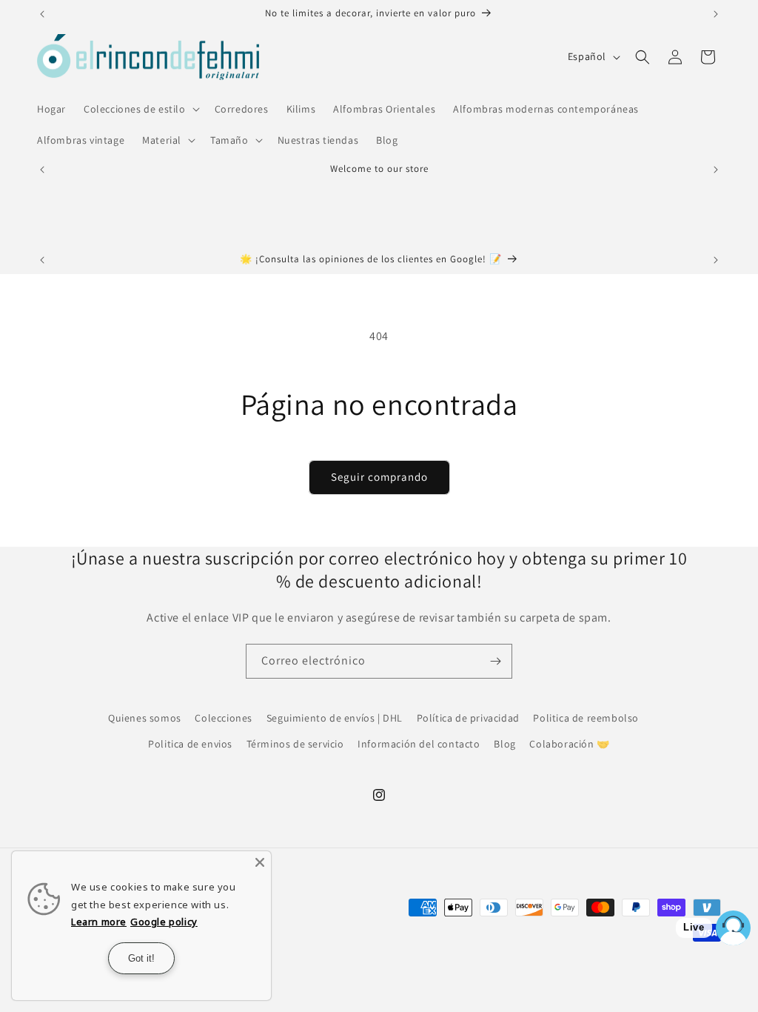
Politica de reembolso (586, 718)
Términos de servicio (295, 743)
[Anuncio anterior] (42, 14)
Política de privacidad (468, 718)
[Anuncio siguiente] (716, 14)
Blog (504, 743)
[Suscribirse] (495, 661)
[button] (140, 108)
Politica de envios (190, 743)
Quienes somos (144, 718)
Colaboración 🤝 (569, 743)
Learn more (99, 921)
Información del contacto (419, 743)
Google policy (164, 921)
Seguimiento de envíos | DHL (334, 718)
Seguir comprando (379, 477)
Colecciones (223, 718)
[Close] (259, 862)
